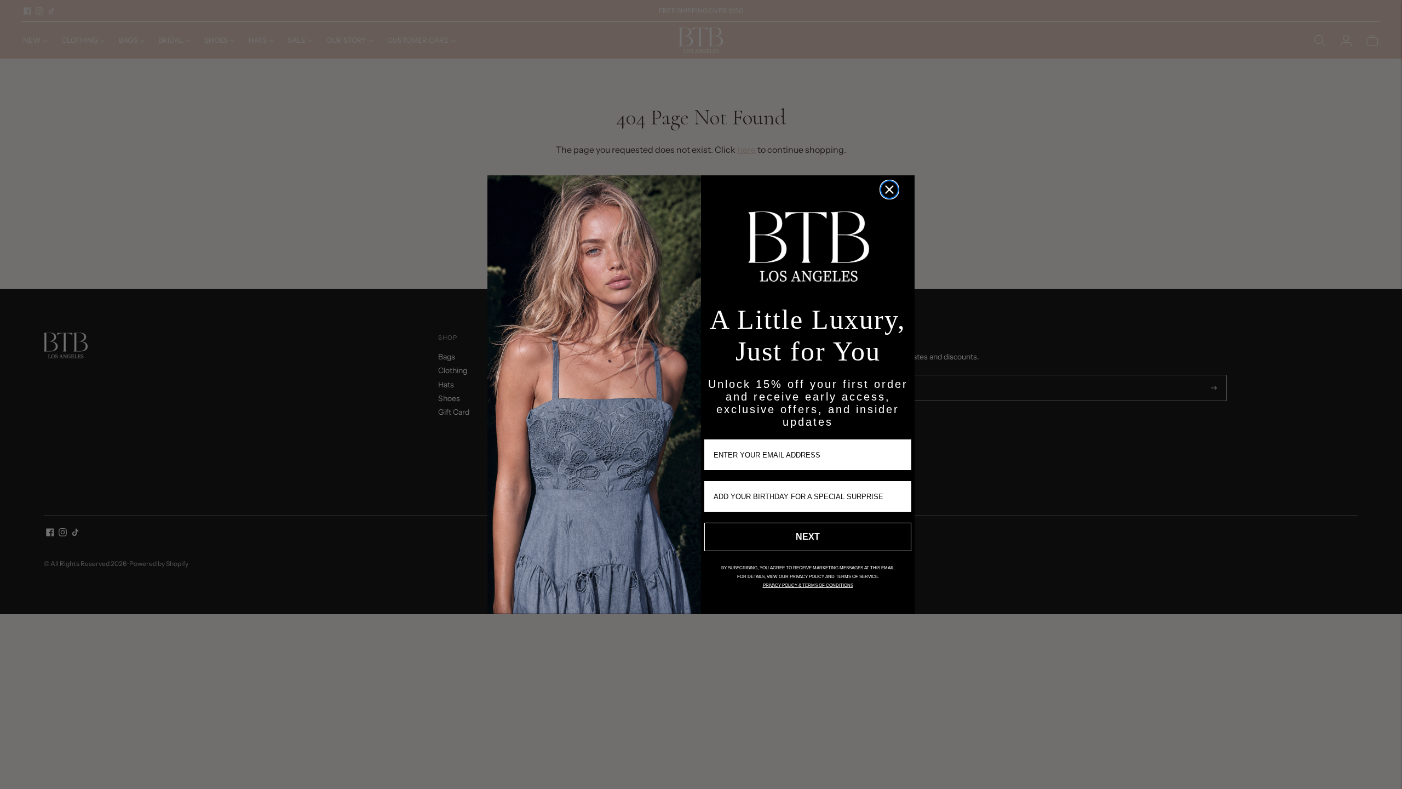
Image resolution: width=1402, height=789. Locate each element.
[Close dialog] (889, 189)
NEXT (808, 536)
